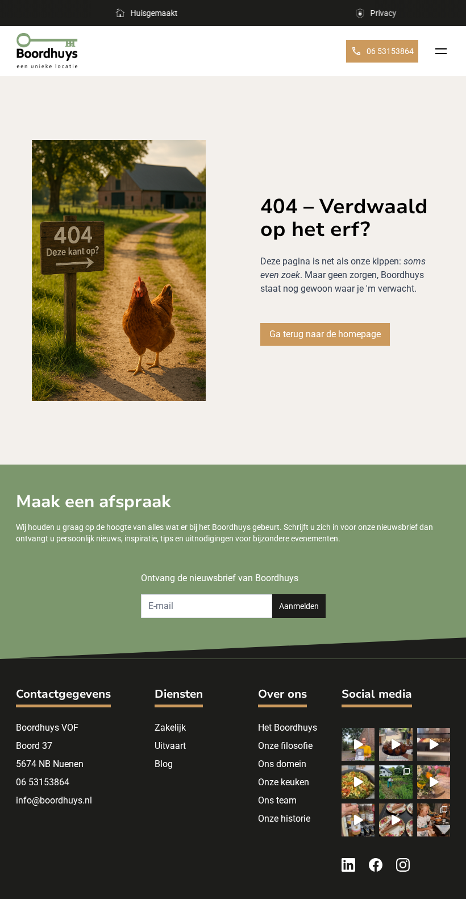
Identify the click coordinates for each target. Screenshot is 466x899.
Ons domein (282, 764)
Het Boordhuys (287, 727)
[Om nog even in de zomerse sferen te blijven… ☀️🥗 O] (358, 781)
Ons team (277, 800)
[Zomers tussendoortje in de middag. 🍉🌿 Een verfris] (395, 744)
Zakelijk (170, 727)
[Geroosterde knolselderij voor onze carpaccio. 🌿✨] (433, 744)
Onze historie (284, 818)
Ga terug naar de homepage (325, 334)
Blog (164, 764)
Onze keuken (283, 782)
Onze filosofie (285, 745)
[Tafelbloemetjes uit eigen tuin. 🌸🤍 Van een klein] (395, 781)
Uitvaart (170, 745)
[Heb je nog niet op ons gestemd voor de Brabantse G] (358, 744)
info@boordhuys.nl (54, 800)
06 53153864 (390, 51)
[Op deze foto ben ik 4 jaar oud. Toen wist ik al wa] (433, 819)
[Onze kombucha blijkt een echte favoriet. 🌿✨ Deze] (358, 819)
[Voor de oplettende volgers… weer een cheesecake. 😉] (395, 819)
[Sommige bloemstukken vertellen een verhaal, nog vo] (433, 781)
